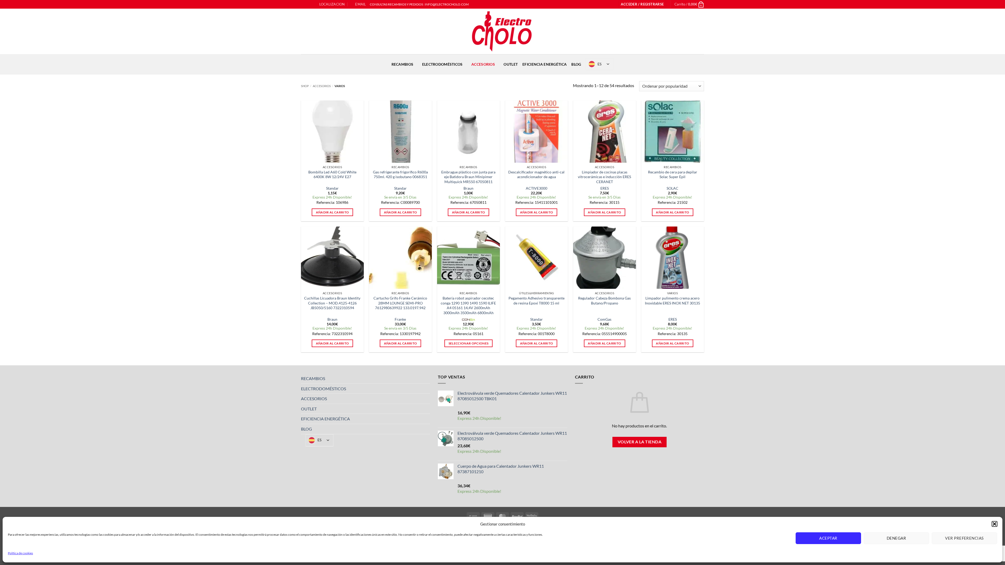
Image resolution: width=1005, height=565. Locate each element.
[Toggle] (427, 378)
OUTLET (511, 64)
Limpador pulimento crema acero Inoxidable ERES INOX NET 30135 (672, 300)
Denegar (896, 538)
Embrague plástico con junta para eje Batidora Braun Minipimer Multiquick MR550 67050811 (468, 177)
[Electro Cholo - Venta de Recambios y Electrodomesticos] (502, 31)
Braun (468, 188)
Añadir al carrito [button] (332, 212)
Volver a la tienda (639, 441)
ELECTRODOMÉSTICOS (442, 64)
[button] (994, 524)
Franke (400, 319)
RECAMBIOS (403, 64)
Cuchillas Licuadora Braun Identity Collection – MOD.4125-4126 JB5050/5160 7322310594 (332, 303)
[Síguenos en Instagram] (308, 4)
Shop (305, 86)
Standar (332, 188)
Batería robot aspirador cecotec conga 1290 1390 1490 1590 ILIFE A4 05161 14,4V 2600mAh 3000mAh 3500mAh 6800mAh (468, 305)
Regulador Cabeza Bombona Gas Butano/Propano (604, 300)
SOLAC (672, 188)
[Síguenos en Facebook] (303, 4)
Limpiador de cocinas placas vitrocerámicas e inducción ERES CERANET (604, 177)
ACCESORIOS (483, 64)
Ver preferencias (964, 538)
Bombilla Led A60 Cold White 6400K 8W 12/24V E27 (332, 174)
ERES (604, 188)
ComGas (604, 319)
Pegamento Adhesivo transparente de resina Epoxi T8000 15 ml (537, 300)
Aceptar (828, 538)
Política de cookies (20, 553)
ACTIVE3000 (536, 188)
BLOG (576, 64)
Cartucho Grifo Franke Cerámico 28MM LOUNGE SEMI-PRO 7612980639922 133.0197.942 (400, 303)
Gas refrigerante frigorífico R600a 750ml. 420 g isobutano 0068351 (400, 174)
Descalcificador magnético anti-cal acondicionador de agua (536, 174)
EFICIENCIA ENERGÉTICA (544, 64)
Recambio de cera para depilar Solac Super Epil (672, 174)
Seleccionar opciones (469, 343)
